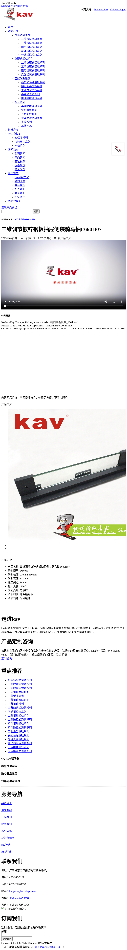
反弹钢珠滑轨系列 (31, 50)
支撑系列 (26, 122)
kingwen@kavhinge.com (14, 5)
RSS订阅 (6, 851)
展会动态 (20, 165)
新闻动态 (13, 149)
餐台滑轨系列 (29, 110)
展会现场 (20, 185)
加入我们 (20, 189)
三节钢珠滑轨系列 (31, 43)
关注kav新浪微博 (19, 898)
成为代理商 (14, 201)
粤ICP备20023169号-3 (47, 947)
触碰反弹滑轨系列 (31, 86)
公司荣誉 (20, 181)
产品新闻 (20, 157)
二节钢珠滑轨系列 (31, 39)
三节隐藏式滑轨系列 (33, 66)
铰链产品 (13, 129)
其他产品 (26, 126)
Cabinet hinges (118, 9)
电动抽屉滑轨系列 (31, 98)
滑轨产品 (13, 31)
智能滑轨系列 (22, 78)
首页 (10, 27)
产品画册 (6, 817)
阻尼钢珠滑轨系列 (31, 46)
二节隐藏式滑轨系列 (33, 62)
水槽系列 (20, 145)
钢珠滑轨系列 (22, 35)
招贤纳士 (20, 197)
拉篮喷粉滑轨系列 (31, 118)
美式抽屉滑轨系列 (31, 106)
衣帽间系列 (21, 137)
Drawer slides (101, 9)
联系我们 (20, 193)
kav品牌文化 (22, 177)
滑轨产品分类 (9, 207)
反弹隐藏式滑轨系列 (33, 74)
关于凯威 (13, 173)
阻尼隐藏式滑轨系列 (33, 70)
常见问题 (20, 169)
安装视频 (20, 161)
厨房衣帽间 (14, 133)
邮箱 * (5, 931)
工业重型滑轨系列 (31, 90)
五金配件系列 (29, 114)
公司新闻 (20, 153)
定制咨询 (6, 658)
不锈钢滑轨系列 (30, 94)
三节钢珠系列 (16, 703)
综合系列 (20, 102)
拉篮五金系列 (22, 141)
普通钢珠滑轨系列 (31, 54)
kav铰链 (5, 844)
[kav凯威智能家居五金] (18, 20)
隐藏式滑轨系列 (24, 58)
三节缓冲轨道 (16, 696)
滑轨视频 (6, 810)
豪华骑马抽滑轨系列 (33, 82)
